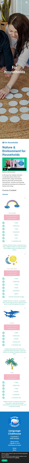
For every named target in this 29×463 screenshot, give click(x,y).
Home (14, 448)
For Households (11, 142)
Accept (4, 460)
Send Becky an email (14, 445)
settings (17, 457)
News (14, 450)
